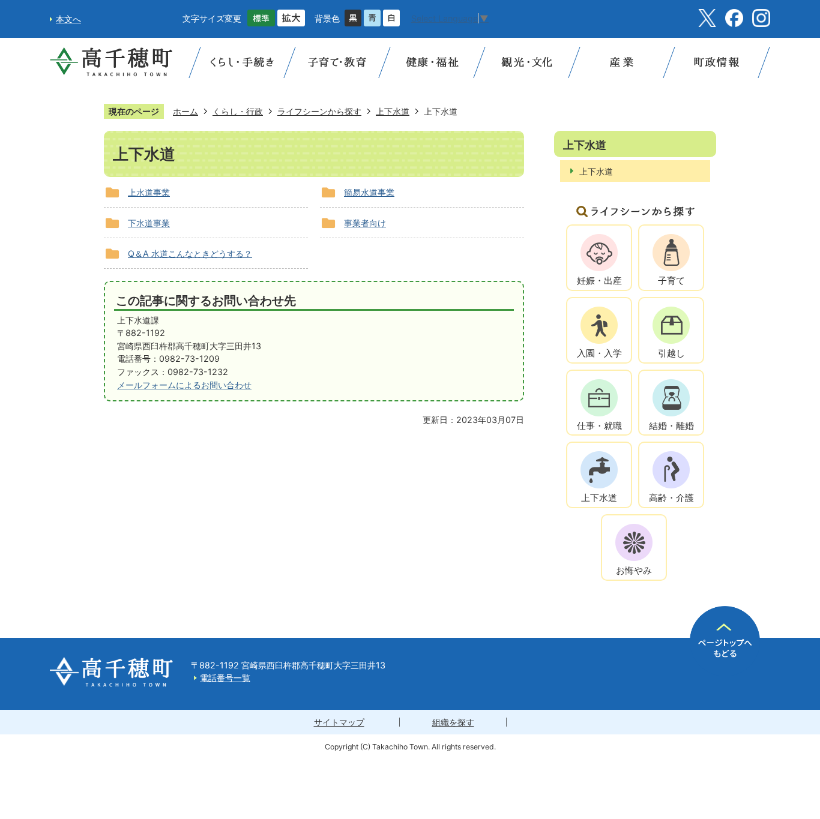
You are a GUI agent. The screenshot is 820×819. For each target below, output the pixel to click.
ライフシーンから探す (319, 111)
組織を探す (453, 722)
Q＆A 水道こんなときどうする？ (190, 253)
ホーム (185, 111)
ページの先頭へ (725, 641)
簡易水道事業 (369, 192)
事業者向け (365, 223)
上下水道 (392, 111)
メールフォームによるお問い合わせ (184, 385)
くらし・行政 (238, 111)
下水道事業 (149, 223)
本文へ (68, 19)
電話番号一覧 (225, 678)
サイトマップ (339, 722)
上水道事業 (149, 192)
